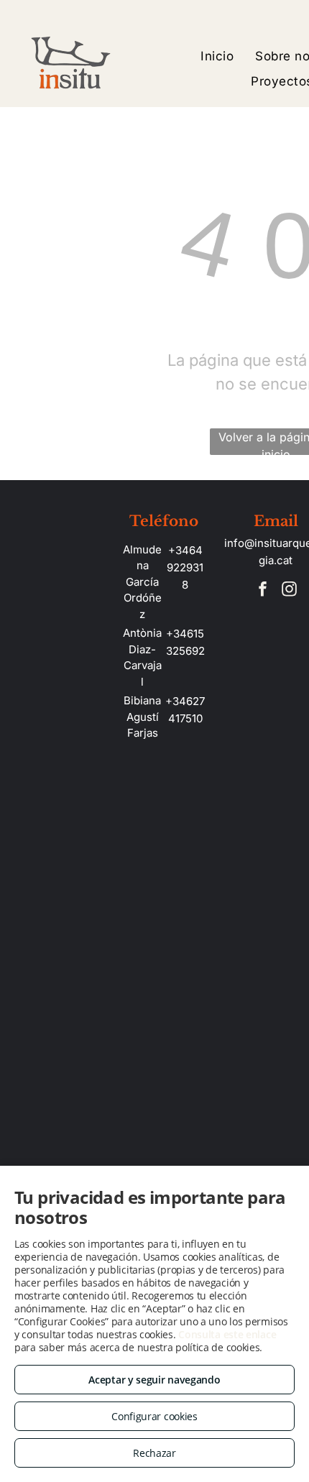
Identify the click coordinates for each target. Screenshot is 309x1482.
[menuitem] (217, 56)
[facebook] (262, 591)
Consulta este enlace (227, 1334)
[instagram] (288, 591)
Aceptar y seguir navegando (154, 1379)
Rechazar (154, 1453)
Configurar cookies (154, 1416)
